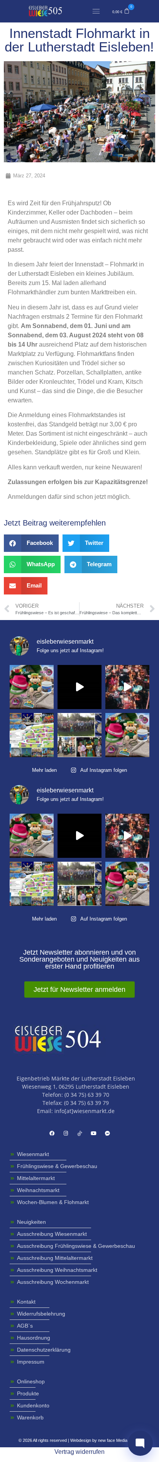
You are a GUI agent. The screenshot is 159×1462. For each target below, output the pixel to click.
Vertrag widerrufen (79, 1451)
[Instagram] (66, 1133)
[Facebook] (52, 1133)
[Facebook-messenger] (107, 1133)
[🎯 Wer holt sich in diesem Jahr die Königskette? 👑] (79, 735)
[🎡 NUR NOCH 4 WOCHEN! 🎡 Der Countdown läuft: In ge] (79, 687)
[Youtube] (93, 1133)
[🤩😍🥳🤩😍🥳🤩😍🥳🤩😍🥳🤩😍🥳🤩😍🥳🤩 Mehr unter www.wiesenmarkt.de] (127, 687)
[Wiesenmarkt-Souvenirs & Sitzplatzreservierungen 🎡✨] (32, 687)
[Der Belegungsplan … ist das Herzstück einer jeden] (32, 735)
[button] (121, 11)
